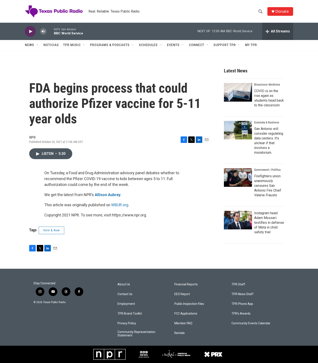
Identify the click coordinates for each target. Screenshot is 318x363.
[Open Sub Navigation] (37, 45)
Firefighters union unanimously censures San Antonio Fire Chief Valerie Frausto (267, 185)
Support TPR (225, 45)
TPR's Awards (241, 313)
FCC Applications (185, 313)
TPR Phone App (242, 303)
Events (173, 45)
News (29, 45)
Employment (126, 303)
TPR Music (72, 45)
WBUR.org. (120, 205)
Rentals (179, 333)
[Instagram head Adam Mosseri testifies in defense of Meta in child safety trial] (238, 220)
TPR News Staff (242, 294)
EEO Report (182, 294)
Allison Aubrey (107, 194)
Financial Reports (186, 284)
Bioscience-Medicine (267, 84)
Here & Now (51, 230)
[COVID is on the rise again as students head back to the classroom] (238, 92)
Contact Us (124, 294)
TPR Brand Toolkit (129, 313)
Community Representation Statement (136, 333)
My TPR (251, 45)
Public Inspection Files (189, 303)
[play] (30, 31)
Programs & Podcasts (110, 45)
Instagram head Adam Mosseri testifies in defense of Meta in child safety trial (269, 222)
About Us (123, 284)
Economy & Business (266, 122)
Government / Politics (267, 169)
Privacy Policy (126, 323)
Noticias (51, 45)
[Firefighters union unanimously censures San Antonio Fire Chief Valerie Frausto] (238, 177)
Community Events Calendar (250, 323)
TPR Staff (238, 284)
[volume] (43, 31)
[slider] (50, 31)
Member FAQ (183, 323)
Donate (282, 11)
